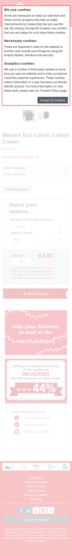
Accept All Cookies (52, 100)
